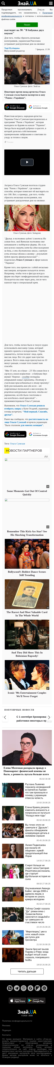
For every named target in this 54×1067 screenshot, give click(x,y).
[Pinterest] (44, 988)
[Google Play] (36, 1000)
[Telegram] (17, 988)
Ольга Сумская (17, 443)
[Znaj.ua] (27, 3)
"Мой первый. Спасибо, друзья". (26, 413)
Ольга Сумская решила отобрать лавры (24, 407)
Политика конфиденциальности (17, 1021)
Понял (27, 25)
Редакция (6, 1030)
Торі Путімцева (12, 48)
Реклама (6, 1025)
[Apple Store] (18, 1000)
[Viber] (23, 988)
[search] (3, 3)
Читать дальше (27, 971)
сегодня (25, 376)
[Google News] (30, 988)
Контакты (6, 1035)
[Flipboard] (37, 988)
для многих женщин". (32, 425)
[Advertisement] (27, 314)
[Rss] (10, 988)
